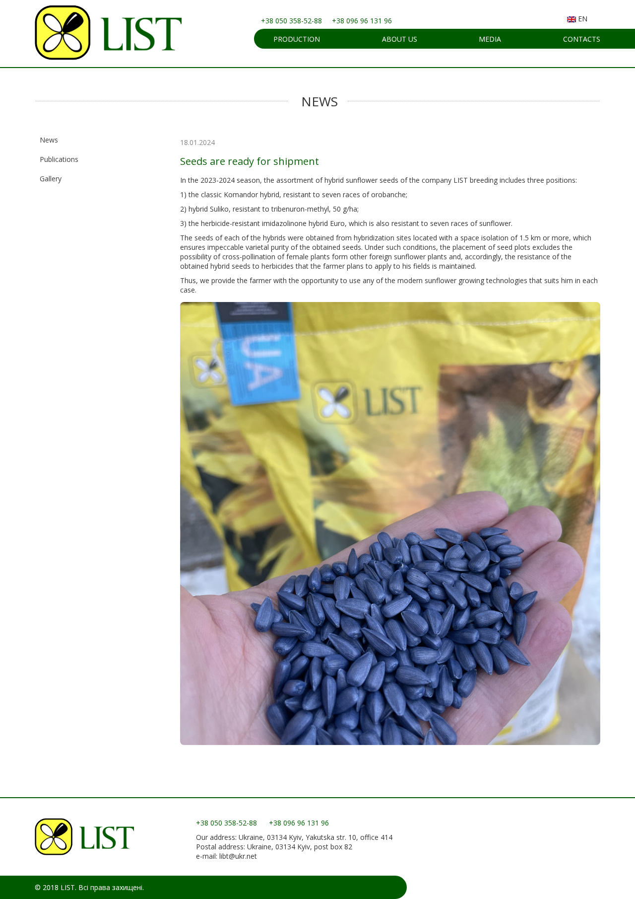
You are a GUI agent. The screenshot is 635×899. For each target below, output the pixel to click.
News (49, 140)
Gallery (51, 178)
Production (296, 39)
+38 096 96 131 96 (362, 20)
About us (399, 39)
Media (490, 39)
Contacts (581, 39)
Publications (59, 159)
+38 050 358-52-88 (291, 20)
